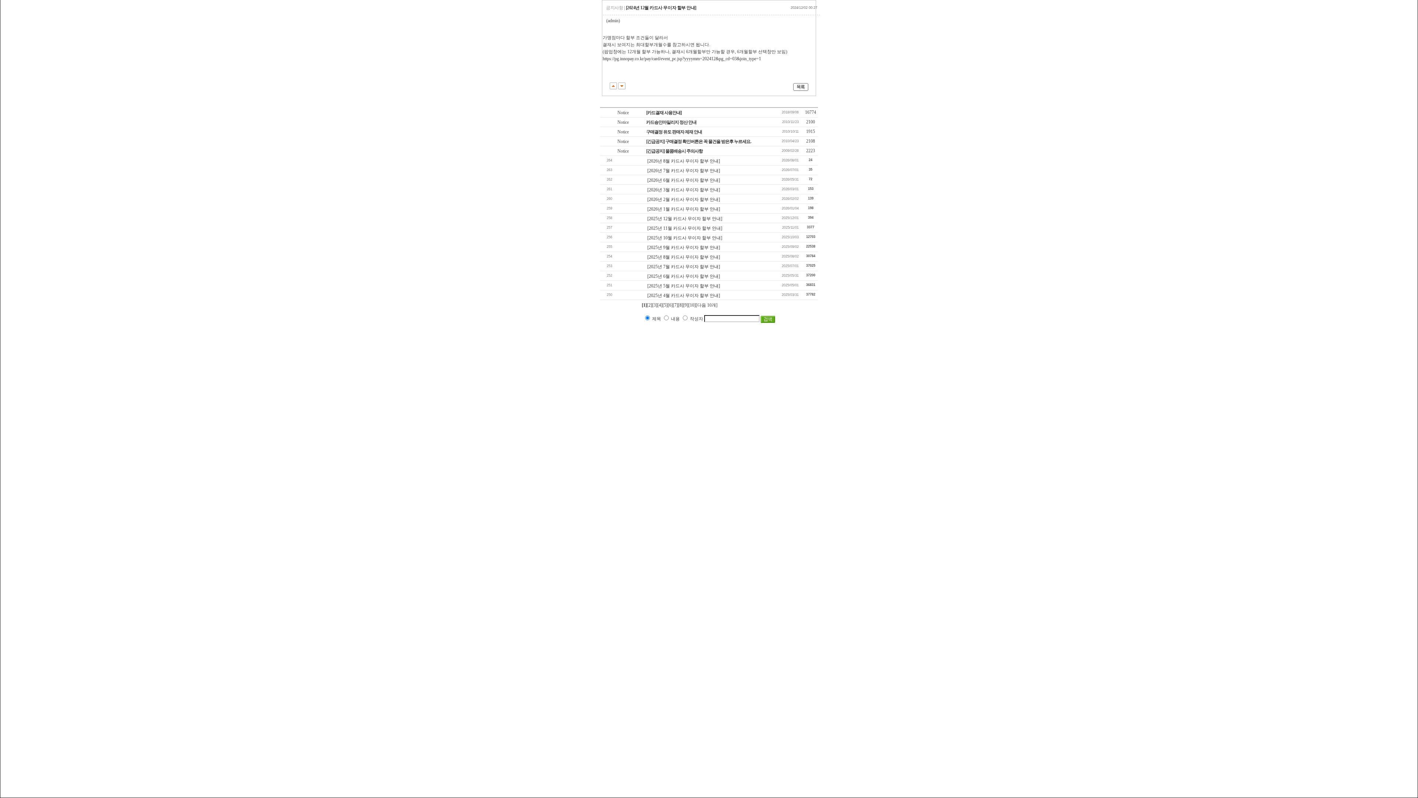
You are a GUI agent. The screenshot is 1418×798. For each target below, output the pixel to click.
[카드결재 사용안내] (664, 112)
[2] (649, 305)
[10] (692, 305)
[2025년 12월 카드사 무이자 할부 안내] (684, 218)
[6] (670, 305)
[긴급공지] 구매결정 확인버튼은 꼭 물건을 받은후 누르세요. (698, 141)
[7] (675, 305)
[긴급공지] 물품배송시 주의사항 (674, 151)
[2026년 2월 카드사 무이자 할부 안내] (683, 199)
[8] (680, 305)
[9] (685, 305)
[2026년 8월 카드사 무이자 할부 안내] (683, 161)
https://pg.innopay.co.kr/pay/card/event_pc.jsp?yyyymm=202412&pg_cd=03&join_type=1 (682, 58)
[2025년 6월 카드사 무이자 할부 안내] (683, 276)
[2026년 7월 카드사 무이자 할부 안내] (683, 170)
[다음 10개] (706, 305)
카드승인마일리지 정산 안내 (671, 122)
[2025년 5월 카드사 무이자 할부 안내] (683, 286)
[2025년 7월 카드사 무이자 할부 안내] (683, 266)
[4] (659, 305)
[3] (654, 305)
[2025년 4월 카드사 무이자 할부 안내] (683, 295)
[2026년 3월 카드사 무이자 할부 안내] (683, 189)
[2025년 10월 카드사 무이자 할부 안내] (684, 238)
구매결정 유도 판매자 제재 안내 (674, 131)
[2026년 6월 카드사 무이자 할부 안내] (683, 180)
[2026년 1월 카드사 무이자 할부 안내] (683, 209)
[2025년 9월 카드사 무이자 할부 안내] (683, 247)
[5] (665, 305)
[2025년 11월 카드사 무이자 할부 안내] (684, 228)
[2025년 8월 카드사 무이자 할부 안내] (683, 257)
